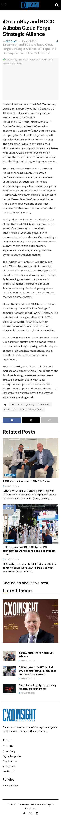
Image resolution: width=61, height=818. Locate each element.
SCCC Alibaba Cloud (31, 409)
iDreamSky (44, 404)
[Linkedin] (37, 813)
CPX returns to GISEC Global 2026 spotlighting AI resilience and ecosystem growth (29, 551)
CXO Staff (11, 41)
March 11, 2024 (29, 41)
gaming (30, 404)
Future (9, 540)
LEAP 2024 (10, 409)
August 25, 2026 (11, 486)
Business (10, 475)
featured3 (16, 404)
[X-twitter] (30, 813)
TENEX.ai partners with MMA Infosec (26, 481)
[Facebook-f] (24, 813)
